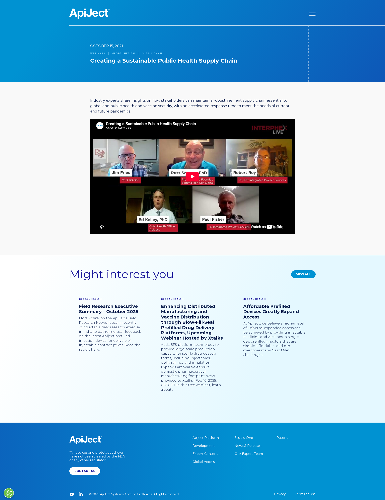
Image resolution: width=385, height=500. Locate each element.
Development (203, 446)
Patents (283, 438)
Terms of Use (305, 494)
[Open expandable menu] (312, 13)
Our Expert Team (249, 454)
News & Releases (248, 446)
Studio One (244, 438)
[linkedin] (80, 494)
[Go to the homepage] (89, 13)
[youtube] (71, 494)
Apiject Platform (205, 438)
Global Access (203, 462)
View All (303, 274)
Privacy (280, 494)
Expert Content (205, 454)
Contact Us (84, 471)
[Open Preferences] (9, 493)
